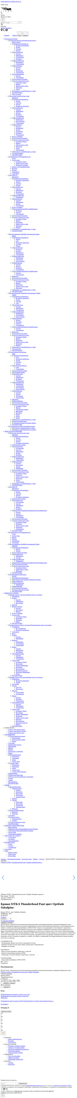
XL (10, 980)
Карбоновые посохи (14, 745)
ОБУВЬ (7, 785)
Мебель (10, 748)
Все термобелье (21, 628)
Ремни (18, 414)
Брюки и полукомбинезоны (21, 167)
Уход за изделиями (14, 1056)
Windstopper (19, 55)
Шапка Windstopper (22, 665)
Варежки (19, 719)
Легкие (18, 69)
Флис (13, 633)
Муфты (18, 227)
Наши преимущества (15, 1039)
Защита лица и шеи (22, 86)
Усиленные (19, 71)
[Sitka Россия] (2, 1089)
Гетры (18, 89)
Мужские (15, 814)
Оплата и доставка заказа (16, 1047)
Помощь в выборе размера (16, 1046)
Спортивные (20, 369)
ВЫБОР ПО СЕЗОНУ (12, 593)
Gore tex (18, 54)
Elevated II (15, 177)
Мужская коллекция (11, 39)
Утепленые (19, 259)
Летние (14, 800)
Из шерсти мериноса (22, 45)
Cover (14, 158)
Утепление (15, 632)
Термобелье (15, 172)
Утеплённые (20, 659)
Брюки (14, 537)
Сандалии (11, 815)
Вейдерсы (15, 276)
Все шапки (19, 664)
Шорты (18, 611)
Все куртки (19, 603)
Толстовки (15, 173)
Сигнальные (20, 386)
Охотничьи (15, 756)
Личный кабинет (6, 28)
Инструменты (12, 782)
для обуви (11, 839)
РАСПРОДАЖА (17, 93)
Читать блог (12, 854)
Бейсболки (19, 285)
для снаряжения (13, 841)
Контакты (11, 1064)
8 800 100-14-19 (16, 1)
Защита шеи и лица (22, 569)
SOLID (14, 576)
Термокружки (12, 773)
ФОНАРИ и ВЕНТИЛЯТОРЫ (14, 825)
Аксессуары (16, 160)
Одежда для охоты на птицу (17, 731)
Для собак (11, 743)
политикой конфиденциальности (34, 1085)
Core (17, 241)
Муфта (18, 724)
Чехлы (14, 741)
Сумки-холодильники (19, 771)
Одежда (10, 846)
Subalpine (15, 98)
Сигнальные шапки (22, 409)
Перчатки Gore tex (22, 670)
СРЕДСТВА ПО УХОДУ (13, 835)
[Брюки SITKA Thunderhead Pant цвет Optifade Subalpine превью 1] (22, 894)
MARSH (14, 546)
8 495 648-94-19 (6, 1)
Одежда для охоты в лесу (16, 733)
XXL (14, 980)
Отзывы (3, 917)
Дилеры (10, 1063)
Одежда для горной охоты (16, 729)
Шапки (18, 84)
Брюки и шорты (17, 606)
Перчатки (19, 87)
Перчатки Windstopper (23, 672)
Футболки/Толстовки (19, 445)
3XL (18, 980)
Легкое (18, 47)
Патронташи (16, 738)
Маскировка (12, 746)
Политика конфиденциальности (18, 1049)
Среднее (18, 49)
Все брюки (19, 610)
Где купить (8, 849)
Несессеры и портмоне (15, 751)
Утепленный (20, 64)
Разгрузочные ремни (18, 739)
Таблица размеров (8, 921)
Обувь (10, 844)
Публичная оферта (14, 1051)
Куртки (14, 170)
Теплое (18, 50)
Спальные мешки (17, 153)
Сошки (10, 780)
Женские (15, 809)
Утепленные (20, 57)
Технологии (12, 1042)
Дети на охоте (16, 94)
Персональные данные (15, 1052)
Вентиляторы (12, 827)
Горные (18, 790)
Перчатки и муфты (22, 165)
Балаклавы (19, 222)
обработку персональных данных (62, 1085)
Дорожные (15, 758)
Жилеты (14, 168)
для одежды (12, 837)
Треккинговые (20, 797)
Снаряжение (12, 847)
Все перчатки (20, 669)
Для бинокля (20, 150)
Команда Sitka (12, 852)
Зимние (14, 798)
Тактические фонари (15, 834)
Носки (18, 418)
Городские (19, 792)
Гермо (14, 760)
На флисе (19, 59)
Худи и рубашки (17, 136)
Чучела (10, 778)
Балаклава (19, 340)
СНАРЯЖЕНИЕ (10, 734)
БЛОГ (6, 851)
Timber (14, 295)
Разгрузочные (20, 121)
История (11, 1041)
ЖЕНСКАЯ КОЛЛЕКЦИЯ (13, 431)
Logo (17, 367)
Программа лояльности (15, 1059)
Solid (13, 354)
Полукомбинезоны (18, 74)
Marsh (14, 236)
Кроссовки (19, 793)
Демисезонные (17, 788)
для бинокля (20, 529)
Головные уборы (21, 82)
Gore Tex (18, 450)
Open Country (16, 42)
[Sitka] (6, 11)
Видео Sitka (12, 856)
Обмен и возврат (13, 1058)
